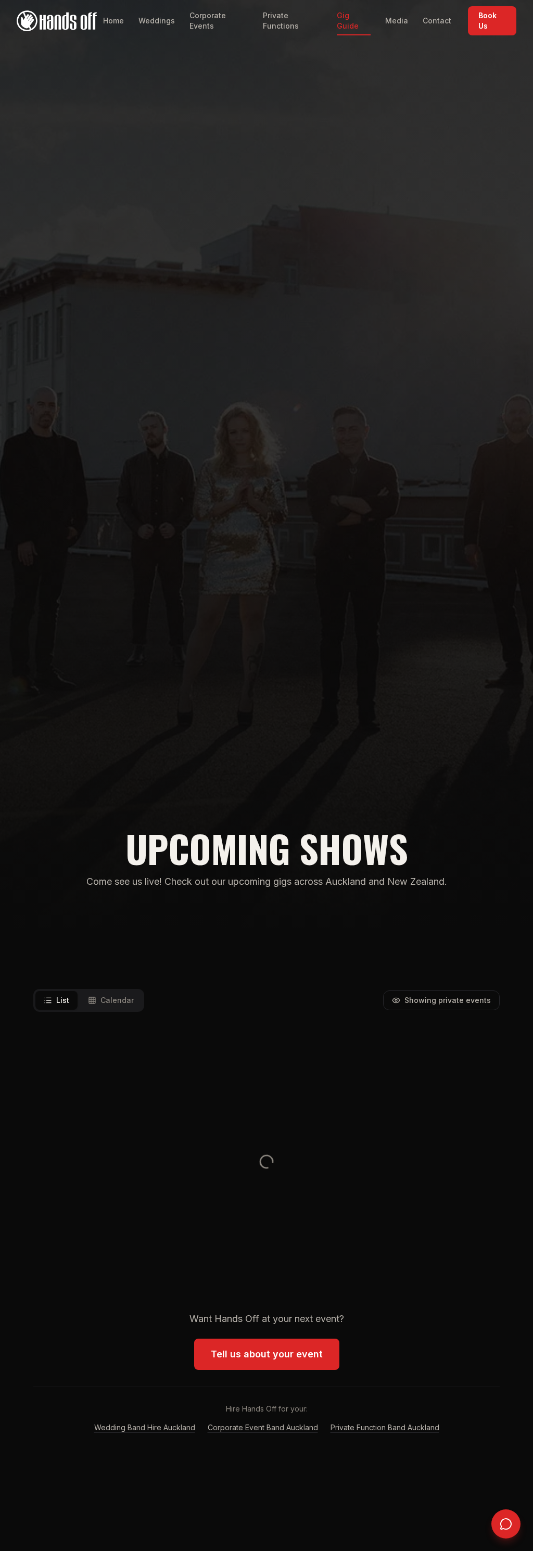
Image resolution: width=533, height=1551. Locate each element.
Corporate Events (207, 20)
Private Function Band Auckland (385, 1427)
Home (113, 20)
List (62, 1000)
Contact (437, 20)
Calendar (117, 1000)
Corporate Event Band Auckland (263, 1427)
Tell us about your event (267, 1354)
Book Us (487, 20)
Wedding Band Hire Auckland (144, 1427)
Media (396, 20)
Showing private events (447, 1000)
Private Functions (281, 20)
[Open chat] (506, 1524)
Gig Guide (348, 20)
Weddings (156, 20)
